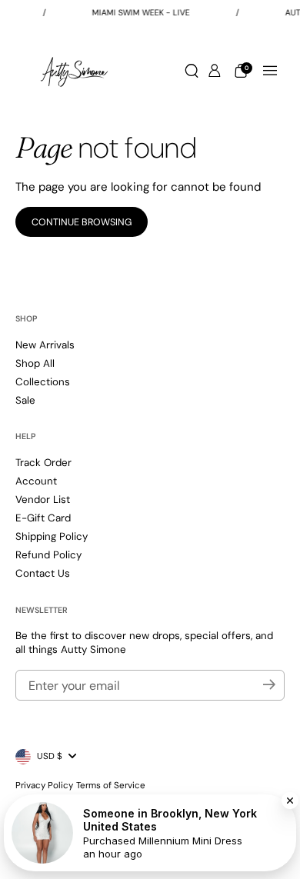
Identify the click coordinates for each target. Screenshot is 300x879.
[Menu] (270, 71)
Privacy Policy (44, 785)
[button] (191, 71)
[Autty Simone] (74, 71)
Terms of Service (110, 785)
